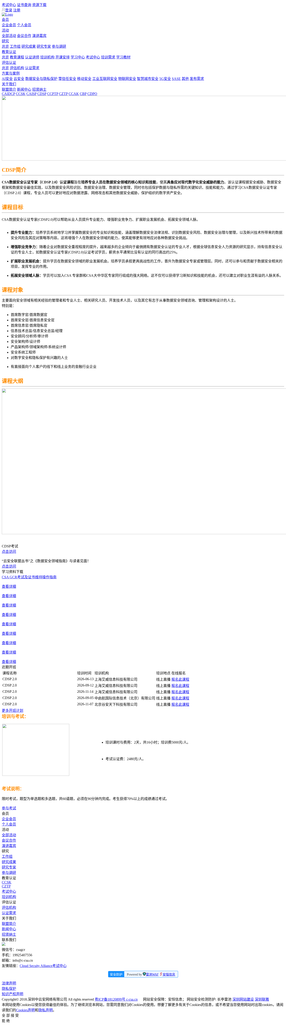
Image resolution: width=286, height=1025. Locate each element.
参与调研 (59, 46)
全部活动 (9, 36)
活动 (5, 30)
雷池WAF (152, 974)
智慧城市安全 (147, 79)
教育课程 (17, 57)
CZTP (63, 94)
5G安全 (165, 79)
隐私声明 (45, 1010)
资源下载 (39, 5)
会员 (5, 19)
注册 (16, 10)
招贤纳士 (39, 89)
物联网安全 (127, 79)
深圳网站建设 (243, 999)
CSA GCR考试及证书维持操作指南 (29, 577)
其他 (185, 79)
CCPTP (52, 94)
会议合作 (24, 36)
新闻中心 (24, 89)
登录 (8, 10)
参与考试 (9, 808)
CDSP (41, 94)
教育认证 (9, 52)
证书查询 (24, 5)
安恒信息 (169, 974)
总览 (5, 46)
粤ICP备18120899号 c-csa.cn (116, 999)
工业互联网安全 (104, 79)
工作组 (15, 46)
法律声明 (9, 983)
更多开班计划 (12, 710)
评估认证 (9, 62)
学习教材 (123, 57)
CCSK (20, 94)
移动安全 (84, 79)
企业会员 (9, 25)
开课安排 (62, 57)
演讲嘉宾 (39, 36)
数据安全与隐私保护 (41, 79)
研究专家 (44, 46)
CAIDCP (8, 94)
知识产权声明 (12, 994)
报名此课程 (180, 679)
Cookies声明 (25, 1010)
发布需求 (197, 79)
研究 (5, 41)
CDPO (92, 94)
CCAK (74, 94)
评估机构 (17, 68)
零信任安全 (67, 79)
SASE (176, 79)
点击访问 (9, 551)
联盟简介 (9, 89)
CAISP (31, 94)
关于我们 (9, 84)
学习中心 (78, 57)
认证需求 (32, 68)
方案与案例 (11, 73)
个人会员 (24, 25)
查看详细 (9, 586)
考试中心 (9, 5)
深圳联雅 (262, 999)
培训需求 (108, 57)
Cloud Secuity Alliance (36, 966)
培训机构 (47, 57)
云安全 (19, 79)
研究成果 (28, 46)
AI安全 (7, 79)
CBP (83, 94)
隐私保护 (9, 989)
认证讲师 (32, 57)
